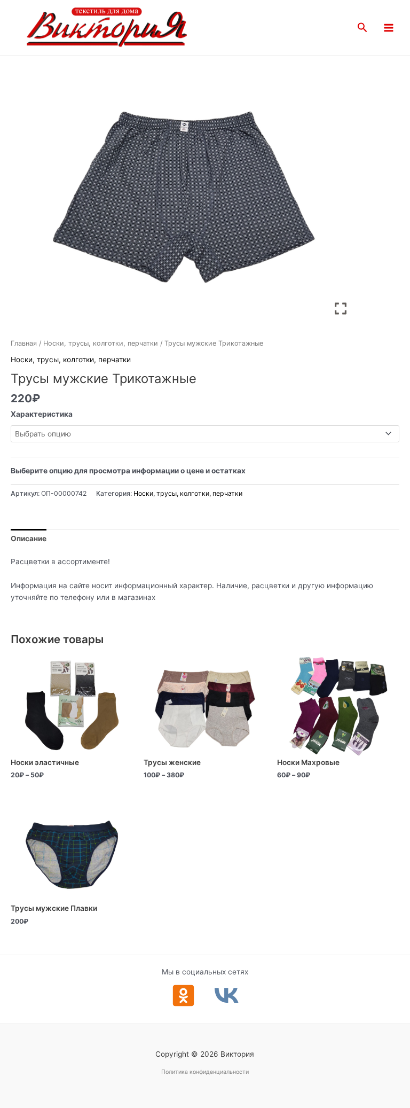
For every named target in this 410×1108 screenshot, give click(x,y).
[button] (362, 27)
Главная (24, 343)
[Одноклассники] (183, 996)
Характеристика (42, 414)
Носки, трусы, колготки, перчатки (100, 343)
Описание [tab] (28, 538)
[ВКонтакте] (227, 996)
